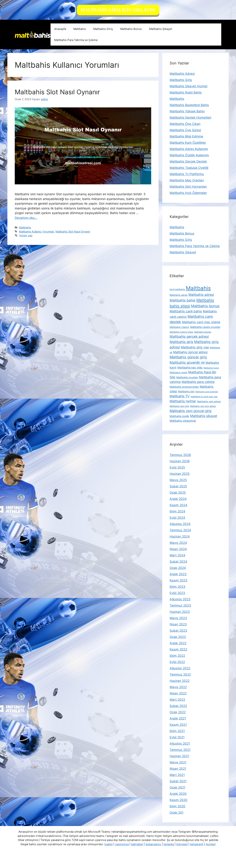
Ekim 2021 (177, 731)
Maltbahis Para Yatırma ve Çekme (76, 40)
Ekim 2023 (177, 587)
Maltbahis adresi (201, 295)
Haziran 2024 (180, 536)
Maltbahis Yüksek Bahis (187, 111)
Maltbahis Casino (179, 327)
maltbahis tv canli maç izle (203, 396)
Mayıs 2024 (178, 543)
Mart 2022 (177, 699)
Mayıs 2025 (178, 480)
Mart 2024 (177, 555)
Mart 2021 (177, 775)
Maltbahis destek (202, 332)
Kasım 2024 (178, 505)
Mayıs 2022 (178, 687)
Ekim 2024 (177, 511)
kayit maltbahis (177, 289)
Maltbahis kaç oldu (190, 367)
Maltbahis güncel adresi (190, 352)
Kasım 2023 (178, 580)
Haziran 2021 (179, 756)
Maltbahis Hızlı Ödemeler (188, 193)
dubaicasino (153, 844)
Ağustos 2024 (180, 524)
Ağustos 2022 (180, 668)
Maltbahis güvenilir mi (187, 362)
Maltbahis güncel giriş (188, 357)
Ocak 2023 (178, 637)
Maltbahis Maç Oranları (187, 180)
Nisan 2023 (178, 624)
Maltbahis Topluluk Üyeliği (189, 168)
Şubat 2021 (178, 781)
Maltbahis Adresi (182, 73)
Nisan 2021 (178, 768)
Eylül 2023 (177, 593)
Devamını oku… (26, 218)
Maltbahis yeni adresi (209, 401)
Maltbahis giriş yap (195, 347)
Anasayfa (60, 29)
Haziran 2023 (180, 612)
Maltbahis (79, 29)
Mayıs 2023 (178, 618)
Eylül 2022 (177, 662)
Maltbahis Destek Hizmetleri (190, 117)
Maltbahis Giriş (103, 29)
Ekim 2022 (177, 656)
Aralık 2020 (178, 794)
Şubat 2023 (178, 630)
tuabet (108, 844)
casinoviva (122, 844)
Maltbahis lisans (211, 368)
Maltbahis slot (186, 391)
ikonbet (211, 844)
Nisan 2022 (178, 693)
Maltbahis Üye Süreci (185, 130)
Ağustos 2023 (180, 599)
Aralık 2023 (178, 574)
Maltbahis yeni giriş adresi (203, 406)
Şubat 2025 (178, 486)
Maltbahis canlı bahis (186, 311)
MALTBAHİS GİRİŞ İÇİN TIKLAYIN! (118, 10)
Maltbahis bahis (182, 300)
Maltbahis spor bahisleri (206, 391)
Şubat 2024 (178, 561)
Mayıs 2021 (178, 762)
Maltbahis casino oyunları (205, 327)
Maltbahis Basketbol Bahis (189, 105)
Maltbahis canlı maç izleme (201, 322)
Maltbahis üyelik (179, 416)
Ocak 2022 (178, 712)
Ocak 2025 (178, 492)
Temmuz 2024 (180, 530)
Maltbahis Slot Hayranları (188, 186)
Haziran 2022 (180, 681)
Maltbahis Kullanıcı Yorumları (36, 231)
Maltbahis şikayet (203, 416)
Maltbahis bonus (205, 306)
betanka (169, 844)
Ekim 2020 (177, 806)
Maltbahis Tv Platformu (187, 174)
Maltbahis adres (179, 295)
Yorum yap (25, 235)
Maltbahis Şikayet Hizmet (188, 86)
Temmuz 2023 (180, 605)
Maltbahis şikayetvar (183, 420)
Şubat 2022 (178, 706)
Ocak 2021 (177, 787)
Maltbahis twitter (183, 401)
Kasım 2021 (178, 725)
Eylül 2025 (177, 467)
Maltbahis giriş (181, 342)
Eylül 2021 (177, 737)
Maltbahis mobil (178, 372)
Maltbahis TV (180, 396)
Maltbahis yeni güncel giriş (191, 411)
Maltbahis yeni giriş (179, 406)
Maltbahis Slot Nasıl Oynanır (57, 92)
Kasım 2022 (178, 649)
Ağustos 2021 (180, 743)
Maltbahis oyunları (187, 377)
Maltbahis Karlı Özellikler (188, 142)
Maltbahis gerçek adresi (189, 336)
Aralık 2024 (178, 499)
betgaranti (196, 844)
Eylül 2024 (177, 517)
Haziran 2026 (180, 461)
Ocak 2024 (178, 568)
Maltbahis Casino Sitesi (181, 332)
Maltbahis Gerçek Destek (188, 161)
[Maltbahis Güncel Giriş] (33, 34)
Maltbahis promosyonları (184, 386)
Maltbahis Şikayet (160, 29)
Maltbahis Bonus (131, 29)
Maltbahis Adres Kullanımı (189, 149)
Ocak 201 (176, 812)
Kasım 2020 (178, 800)
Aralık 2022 (178, 643)
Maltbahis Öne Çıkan (185, 124)
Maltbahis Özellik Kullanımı (189, 155)
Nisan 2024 (178, 549)
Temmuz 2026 (180, 455)
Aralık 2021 (178, 718)
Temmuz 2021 (180, 750)
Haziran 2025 (180, 474)
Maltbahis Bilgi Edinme (186, 136)
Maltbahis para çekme (198, 382)
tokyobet (182, 844)
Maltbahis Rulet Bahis (186, 92)
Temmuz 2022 (180, 674)
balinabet (137, 844)
